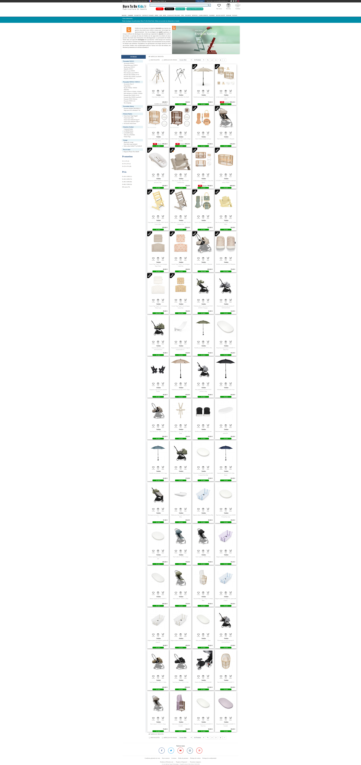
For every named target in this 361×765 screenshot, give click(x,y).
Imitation (195, 15)
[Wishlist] (219, 7)
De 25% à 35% (125, 166)
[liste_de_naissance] (228, 7)
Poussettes (137, 15)
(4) (125, 161)
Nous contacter (166, 758)
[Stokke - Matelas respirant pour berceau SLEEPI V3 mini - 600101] (158, 536)
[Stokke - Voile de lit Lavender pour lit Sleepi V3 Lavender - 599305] (180, 703)
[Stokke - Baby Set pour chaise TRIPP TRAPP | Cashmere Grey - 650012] (180, 159)
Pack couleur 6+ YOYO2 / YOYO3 (132, 91)
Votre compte (200, 1)
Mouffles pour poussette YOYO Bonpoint (225, 264)
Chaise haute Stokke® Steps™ (131, 119)
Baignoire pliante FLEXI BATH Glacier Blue (203, 515)
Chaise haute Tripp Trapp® (131, 116)
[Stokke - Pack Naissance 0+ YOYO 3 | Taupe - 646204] (158, 410)
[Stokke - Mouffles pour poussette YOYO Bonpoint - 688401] (226, 243)
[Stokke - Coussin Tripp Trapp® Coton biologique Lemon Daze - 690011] (180, 285)
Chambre (130, 15)
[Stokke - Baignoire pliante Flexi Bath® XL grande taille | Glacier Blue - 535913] (226, 577)
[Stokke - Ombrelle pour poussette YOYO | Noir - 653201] (226, 368)
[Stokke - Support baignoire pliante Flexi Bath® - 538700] (180, 76)
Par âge (124, 15)
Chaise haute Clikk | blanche (158, 97)
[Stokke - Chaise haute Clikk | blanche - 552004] (158, 76)
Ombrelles (126, 89)
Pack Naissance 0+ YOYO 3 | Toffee (158, 682)
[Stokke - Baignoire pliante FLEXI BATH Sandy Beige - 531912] (180, 619)
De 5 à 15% (124, 161)
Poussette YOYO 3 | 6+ (129, 101)
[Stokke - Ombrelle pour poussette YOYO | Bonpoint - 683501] (203, 76)
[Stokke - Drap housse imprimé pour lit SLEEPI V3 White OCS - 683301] (226, 327)
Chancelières (127, 86)
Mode (164, 15)
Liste (158, 93)
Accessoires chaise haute (130, 123)
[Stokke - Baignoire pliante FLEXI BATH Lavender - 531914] (226, 536)
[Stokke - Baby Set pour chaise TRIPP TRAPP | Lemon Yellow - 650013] (226, 201)
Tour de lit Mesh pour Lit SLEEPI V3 (225, 682)
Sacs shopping (127, 103)
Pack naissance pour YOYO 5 (131, 72)
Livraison (173, 758)
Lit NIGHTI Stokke (128, 131)
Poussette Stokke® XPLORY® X (132, 108)
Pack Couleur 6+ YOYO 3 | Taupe (158, 724)
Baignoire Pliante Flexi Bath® (131, 151)
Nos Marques (169, 8)
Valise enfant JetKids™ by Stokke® (133, 146)
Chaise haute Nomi (128, 118)
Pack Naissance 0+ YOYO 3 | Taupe (158, 431)
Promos (160, 8)
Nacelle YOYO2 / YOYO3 (130, 87)
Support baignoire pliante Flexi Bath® (180, 97)
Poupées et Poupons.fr (181, 762)
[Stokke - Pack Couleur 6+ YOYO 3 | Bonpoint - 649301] (226, 118)
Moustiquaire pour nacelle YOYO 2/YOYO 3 (180, 473)
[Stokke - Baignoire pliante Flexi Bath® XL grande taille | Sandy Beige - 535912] (158, 619)
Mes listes (228, 8)
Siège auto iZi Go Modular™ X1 (132, 110)
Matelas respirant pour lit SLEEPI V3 (158, 598)
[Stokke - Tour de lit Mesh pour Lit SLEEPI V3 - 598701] (226, 661)
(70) (127, 179)
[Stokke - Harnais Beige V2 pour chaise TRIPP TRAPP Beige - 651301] (180, 410)
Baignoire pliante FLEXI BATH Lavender (225, 556)
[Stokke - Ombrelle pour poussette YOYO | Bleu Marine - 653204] (226, 452)
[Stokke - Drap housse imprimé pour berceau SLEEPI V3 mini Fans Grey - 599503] (226, 494)
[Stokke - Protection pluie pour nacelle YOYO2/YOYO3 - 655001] (158, 327)
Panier (163, 93)
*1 (208, 60)
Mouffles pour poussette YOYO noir (203, 431)
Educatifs (188, 15)
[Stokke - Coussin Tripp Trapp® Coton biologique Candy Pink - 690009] (180, 243)
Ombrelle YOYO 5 (128, 69)
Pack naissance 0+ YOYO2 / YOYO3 (133, 93)
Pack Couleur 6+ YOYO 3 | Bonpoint (225, 138)
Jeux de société (220, 15)
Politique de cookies (195, 758)
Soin (160, 15)
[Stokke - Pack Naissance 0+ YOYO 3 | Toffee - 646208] (158, 661)
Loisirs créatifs (203, 15)
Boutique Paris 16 (180, 8)
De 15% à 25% (125, 163)
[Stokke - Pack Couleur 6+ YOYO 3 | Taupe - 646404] (158, 703)
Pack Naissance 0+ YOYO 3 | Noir (180, 682)
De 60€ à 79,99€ (126, 184)
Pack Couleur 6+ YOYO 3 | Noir (203, 556)
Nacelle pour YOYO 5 (129, 67)
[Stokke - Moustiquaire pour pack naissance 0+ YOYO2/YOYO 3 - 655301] (226, 619)
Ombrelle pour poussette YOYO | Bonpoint (203, 97)
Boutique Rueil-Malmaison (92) (195, 8)
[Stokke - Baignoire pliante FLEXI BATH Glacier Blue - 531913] (203, 494)
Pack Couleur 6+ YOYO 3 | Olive (180, 598)
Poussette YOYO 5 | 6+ (129, 78)
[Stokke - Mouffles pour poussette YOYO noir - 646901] (203, 410)
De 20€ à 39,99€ (126, 179)
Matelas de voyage (128, 142)
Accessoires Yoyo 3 (129, 84)
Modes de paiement (183, 758)
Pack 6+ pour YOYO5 (129, 71)
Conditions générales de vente (152, 758)
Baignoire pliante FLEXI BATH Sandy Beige (181, 640)
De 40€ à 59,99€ (126, 181)
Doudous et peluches (173, 15)
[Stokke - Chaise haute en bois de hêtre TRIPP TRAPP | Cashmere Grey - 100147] (180, 201)
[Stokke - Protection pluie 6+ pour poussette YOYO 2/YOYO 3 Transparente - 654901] (203, 285)
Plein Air (228, 15)
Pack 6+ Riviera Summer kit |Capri (203, 138)
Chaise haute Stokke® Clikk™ (132, 121)
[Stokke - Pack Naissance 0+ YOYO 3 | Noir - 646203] (180, 661)
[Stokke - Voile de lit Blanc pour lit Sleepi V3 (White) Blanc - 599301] (203, 577)
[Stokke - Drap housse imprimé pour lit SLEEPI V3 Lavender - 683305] (226, 703)
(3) (126, 163)
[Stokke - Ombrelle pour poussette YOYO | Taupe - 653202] (180, 368)
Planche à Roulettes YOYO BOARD (203, 682)
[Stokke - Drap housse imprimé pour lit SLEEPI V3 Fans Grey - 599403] (203, 703)
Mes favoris (219, 8)
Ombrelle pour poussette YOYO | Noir (225, 389)
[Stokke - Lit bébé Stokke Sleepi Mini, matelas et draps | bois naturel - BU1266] (158, 118)
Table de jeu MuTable (129, 134)
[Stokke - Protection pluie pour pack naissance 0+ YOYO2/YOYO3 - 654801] (226, 285)
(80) (127, 181)
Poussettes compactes (195, 762)
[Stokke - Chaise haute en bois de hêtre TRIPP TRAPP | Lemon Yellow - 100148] (158, 201)
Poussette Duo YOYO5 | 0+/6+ (131, 74)
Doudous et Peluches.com (166, 762)
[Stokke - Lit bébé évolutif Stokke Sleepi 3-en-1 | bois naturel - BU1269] (226, 76)
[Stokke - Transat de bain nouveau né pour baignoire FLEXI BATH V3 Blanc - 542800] (180, 327)
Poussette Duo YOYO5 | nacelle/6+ (133, 76)
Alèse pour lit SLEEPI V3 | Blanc (203, 640)
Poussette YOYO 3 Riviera (130, 99)
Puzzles (234, 15)
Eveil (182, 15)
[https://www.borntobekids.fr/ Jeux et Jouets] (134, 6)
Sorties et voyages (148, 15)
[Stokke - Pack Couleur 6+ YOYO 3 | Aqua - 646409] (180, 536)
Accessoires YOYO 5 (129, 63)
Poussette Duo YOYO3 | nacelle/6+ (133, 97)
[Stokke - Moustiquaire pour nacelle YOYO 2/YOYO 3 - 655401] (180, 452)
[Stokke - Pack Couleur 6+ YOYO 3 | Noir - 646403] (203, 536)
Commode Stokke (128, 129)
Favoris (153, 93)
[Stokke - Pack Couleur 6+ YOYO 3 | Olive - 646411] (180, 577)
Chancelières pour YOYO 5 (131, 65)
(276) (126, 187)
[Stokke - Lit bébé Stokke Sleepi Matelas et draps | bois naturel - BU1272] (203, 159)
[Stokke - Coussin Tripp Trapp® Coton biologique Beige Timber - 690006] (158, 243)
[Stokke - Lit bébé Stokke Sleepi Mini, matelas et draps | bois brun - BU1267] (180, 118)
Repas (156, 15)
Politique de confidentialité (209, 758)
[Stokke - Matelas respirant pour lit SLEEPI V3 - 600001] (158, 577)
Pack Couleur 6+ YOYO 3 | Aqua (180, 556)
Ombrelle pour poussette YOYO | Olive (203, 347)
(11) (127, 176)
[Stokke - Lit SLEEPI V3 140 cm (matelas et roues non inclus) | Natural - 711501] (226, 159)
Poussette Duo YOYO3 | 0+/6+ (131, 95)
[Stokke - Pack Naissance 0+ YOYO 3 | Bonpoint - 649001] (203, 243)
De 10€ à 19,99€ (126, 176)
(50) (127, 184)
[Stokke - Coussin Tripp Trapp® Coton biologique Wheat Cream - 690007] (158, 285)
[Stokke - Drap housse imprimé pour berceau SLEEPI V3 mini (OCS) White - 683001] (203, 452)
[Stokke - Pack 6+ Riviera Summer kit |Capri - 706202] (203, 118)
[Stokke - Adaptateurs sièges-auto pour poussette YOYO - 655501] (158, 368)
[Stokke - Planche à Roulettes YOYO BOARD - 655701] (203, 661)
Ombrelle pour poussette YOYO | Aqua (158, 473)
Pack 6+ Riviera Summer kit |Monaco (203, 222)
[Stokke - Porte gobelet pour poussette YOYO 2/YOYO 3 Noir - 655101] (203, 368)
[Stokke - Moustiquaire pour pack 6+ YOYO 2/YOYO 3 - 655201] (158, 494)
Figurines (212, 15)
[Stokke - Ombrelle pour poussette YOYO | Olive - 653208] (203, 327)
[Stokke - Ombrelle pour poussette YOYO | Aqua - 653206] (158, 452)
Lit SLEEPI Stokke (128, 133)
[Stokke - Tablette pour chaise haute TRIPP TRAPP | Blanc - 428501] (180, 494)
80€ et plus (124, 187)
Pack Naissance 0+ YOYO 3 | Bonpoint (203, 264)
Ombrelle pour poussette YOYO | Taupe (181, 389)
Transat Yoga (127, 136)
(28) (126, 166)
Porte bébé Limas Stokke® (130, 144)
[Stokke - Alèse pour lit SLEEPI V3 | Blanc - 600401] (203, 619)
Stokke (158, 95)
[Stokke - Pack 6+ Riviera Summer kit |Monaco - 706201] (203, 201)
